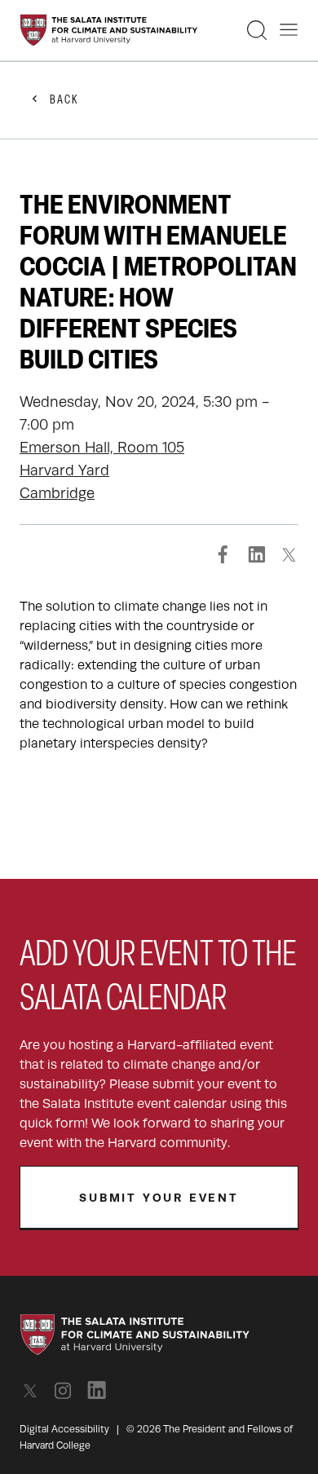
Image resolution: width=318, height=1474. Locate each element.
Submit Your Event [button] (159, 1197)
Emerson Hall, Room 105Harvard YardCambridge (102, 470)
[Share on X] (288, 554)
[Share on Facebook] (223, 554)
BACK (64, 101)
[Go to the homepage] (109, 30)
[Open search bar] (257, 30)
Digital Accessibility (64, 1429)
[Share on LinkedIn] (256, 554)
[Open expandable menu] (288, 30)
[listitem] (35, 1390)
